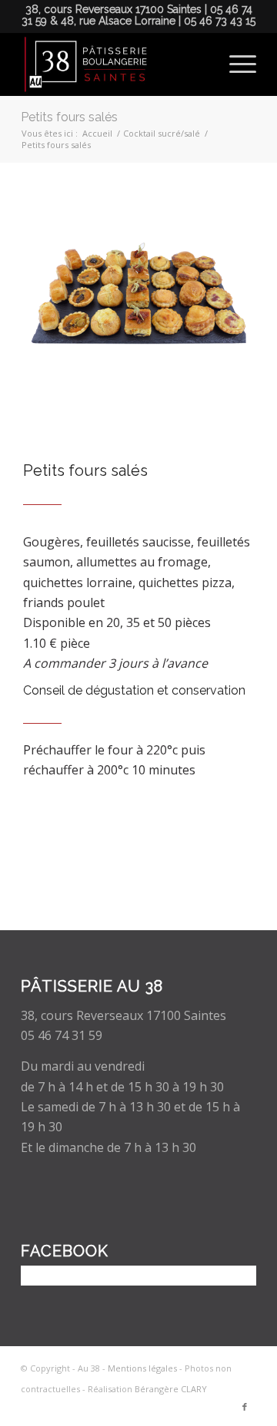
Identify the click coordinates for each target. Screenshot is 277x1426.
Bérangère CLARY (171, 1389)
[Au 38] (115, 64)
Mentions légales (142, 1368)
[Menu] (235, 64)
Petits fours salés (69, 117)
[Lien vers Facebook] (244, 1406)
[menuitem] (235, 64)
